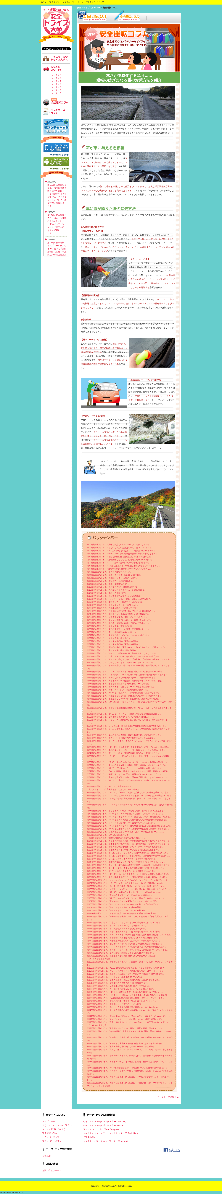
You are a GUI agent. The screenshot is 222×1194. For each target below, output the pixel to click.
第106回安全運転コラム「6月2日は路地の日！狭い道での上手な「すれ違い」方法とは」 (126, 898)
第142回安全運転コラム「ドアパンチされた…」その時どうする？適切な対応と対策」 (125, 1019)
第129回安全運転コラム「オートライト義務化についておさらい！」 (117, 977)
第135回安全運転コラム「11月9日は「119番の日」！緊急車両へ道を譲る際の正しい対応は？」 (129, 995)
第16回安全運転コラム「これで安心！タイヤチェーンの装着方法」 (116, 590)
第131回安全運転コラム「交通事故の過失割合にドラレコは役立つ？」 (118, 983)
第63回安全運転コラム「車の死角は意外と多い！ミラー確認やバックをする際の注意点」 (126, 750)
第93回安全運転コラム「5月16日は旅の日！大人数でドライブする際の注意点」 (122, 859)
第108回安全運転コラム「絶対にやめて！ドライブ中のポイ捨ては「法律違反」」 (123, 904)
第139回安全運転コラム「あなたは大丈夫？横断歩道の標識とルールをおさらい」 (123, 1007)
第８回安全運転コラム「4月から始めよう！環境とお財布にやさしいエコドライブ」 (124, 566)
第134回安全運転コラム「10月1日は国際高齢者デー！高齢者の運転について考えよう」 (125, 992)
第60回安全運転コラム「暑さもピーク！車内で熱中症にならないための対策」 (121, 738)
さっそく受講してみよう (54, 1129)
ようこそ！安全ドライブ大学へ (57, 1125)
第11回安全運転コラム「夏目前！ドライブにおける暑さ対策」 (114, 575)
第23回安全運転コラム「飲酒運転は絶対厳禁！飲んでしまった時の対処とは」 (121, 611)
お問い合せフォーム (51, 1170)
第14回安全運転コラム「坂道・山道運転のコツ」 (108, 584)
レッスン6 (56, 87)
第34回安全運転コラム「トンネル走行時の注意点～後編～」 (113, 644)
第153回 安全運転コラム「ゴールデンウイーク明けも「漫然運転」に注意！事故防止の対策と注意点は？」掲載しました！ (56, 251)
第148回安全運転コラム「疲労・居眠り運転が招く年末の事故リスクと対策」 (121, 1046)
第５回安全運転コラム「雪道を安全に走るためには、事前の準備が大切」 (119, 556)
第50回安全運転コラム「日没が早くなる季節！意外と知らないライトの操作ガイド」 (124, 696)
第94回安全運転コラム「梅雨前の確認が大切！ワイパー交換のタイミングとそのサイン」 (126, 862)
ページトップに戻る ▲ (168, 1097)
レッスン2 (56, 75)
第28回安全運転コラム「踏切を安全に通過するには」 (110, 626)
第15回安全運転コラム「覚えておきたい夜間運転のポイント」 (114, 587)
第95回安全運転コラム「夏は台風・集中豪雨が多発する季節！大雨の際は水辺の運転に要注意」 (129, 865)
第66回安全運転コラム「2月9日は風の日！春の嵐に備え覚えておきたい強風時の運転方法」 (127, 762)
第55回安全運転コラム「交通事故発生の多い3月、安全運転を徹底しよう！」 (121, 717)
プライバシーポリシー (52, 1141)
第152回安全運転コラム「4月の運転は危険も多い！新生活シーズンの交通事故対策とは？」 (127, 1068)
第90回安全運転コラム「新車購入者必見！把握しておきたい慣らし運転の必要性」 (123, 850)
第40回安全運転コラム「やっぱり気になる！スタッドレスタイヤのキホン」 (120, 662)
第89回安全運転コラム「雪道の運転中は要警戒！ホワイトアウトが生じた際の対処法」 (125, 847)
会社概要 (46, 1156)
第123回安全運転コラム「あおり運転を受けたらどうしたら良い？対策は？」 (121, 953)
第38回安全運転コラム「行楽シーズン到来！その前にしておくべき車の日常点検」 (123, 656)
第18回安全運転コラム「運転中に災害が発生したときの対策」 (114, 596)
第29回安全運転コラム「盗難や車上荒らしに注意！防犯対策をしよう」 (118, 629)
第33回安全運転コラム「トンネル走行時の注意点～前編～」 (113, 641)
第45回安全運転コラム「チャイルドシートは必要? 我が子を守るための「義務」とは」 (125, 680)
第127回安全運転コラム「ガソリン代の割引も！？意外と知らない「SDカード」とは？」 (126, 971)
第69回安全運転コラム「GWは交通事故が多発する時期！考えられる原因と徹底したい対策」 (128, 771)
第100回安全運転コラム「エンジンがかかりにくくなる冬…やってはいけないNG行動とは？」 (128, 880)
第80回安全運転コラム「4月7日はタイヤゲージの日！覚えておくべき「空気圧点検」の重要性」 (129, 817)
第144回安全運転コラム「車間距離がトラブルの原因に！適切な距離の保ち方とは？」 (125, 1028)
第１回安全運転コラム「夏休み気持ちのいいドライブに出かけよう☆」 (118, 544)
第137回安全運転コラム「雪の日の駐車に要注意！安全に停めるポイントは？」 (122, 1001)
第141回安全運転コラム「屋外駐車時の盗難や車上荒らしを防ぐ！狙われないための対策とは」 (129, 1016)
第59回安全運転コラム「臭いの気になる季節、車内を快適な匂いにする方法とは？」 (124, 735)
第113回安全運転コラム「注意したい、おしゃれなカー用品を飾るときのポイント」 (124, 922)
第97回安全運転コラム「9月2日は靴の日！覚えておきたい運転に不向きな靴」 (121, 871)
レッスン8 (56, 93)
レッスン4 (56, 81)
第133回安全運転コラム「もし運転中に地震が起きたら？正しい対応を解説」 (121, 989)
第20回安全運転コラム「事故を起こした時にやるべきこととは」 (115, 602)
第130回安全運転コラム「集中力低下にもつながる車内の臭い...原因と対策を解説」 (124, 980)
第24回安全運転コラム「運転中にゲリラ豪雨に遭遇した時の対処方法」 (118, 614)
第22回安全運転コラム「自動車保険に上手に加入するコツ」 (113, 608)
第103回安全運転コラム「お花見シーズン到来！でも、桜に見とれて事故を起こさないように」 (129, 889)
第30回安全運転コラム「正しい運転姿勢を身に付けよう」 (112, 632)
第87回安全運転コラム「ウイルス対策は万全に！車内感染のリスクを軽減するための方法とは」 (129, 841)
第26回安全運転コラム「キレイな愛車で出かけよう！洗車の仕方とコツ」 (119, 620)
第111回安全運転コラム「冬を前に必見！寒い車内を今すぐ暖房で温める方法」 (122, 913)
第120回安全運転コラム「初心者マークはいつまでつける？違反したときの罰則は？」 (125, 944)
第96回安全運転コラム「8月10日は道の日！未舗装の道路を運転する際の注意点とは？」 (126, 868)
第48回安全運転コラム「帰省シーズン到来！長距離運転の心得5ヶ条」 (118, 690)
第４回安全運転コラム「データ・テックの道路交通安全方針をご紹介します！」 (122, 553)
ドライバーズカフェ (51, 1137)
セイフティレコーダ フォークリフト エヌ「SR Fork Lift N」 (111, 1133)
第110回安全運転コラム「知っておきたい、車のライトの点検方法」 (117, 910)
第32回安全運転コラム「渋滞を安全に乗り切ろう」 (109, 638)
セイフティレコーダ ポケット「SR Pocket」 (104, 1125)
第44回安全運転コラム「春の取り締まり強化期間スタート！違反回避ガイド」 (121, 677)
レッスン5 (56, 84)
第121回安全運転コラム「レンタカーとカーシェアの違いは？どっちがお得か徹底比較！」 (127, 947)
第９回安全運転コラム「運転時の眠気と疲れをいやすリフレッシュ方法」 (119, 569)
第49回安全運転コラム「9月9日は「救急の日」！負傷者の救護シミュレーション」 (123, 693)
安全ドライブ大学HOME (89, 7)
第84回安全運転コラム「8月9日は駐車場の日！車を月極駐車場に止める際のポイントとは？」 (128, 829)
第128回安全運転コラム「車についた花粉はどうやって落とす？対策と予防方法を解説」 (126, 974)
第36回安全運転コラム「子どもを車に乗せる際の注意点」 (112, 650)
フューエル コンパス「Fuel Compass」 (102, 1129)
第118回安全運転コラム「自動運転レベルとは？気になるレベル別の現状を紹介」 (123, 938)
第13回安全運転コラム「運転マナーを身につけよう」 (110, 581)
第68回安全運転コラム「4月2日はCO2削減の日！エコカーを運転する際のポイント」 (124, 768)
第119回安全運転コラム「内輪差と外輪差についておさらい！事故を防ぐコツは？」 (124, 941)
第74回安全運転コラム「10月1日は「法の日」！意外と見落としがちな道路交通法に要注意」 (128, 792)
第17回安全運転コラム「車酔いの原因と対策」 (107, 593)
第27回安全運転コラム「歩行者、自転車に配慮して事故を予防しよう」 (118, 623)
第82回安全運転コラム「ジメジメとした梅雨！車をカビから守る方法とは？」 (121, 823)
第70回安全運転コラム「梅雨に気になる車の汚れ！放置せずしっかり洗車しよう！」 (124, 774)
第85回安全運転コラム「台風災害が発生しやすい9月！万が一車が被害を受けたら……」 (126, 832)
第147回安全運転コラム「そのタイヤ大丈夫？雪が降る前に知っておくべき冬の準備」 (125, 1043)
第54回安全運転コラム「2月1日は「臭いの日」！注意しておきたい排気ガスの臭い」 (124, 714)
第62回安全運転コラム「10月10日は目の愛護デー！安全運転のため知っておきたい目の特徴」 (128, 747)
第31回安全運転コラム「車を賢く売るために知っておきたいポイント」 (118, 635)
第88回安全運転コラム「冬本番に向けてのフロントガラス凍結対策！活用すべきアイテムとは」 (129, 844)
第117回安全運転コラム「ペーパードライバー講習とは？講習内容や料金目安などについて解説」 (129, 934)
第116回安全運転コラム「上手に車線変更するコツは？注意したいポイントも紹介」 (124, 931)
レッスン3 (56, 78)
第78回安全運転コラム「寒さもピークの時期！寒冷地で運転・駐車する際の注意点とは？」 (127, 811)
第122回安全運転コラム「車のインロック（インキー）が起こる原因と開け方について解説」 (128, 950)
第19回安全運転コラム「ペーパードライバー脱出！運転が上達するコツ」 (119, 599)
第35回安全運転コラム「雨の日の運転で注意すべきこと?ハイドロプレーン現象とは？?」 (126, 647)
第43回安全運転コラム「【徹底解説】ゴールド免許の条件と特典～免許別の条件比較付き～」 (128, 674)
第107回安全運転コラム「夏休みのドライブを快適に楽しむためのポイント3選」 (122, 901)
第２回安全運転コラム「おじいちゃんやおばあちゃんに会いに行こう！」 (119, 547)
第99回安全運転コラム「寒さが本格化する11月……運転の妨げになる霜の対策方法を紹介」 (127, 877)
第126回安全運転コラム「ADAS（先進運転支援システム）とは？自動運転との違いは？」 (126, 968)
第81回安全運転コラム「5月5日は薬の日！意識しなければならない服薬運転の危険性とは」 (127, 820)
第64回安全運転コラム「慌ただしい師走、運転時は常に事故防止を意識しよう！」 (123, 753)
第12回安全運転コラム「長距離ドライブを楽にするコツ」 (112, 578)
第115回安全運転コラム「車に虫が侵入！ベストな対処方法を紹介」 (117, 928)
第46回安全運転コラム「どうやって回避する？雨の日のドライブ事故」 (118, 684)
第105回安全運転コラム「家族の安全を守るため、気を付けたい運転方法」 (120, 895)
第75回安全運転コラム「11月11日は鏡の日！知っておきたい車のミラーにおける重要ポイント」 (129, 795)
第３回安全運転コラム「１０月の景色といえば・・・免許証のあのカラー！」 (121, 550)
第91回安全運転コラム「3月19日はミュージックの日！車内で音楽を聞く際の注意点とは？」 (128, 853)
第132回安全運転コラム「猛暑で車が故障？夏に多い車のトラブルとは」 (119, 986)
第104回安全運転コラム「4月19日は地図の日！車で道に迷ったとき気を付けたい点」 (124, 892)
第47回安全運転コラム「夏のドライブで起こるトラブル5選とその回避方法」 (121, 687)
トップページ (48, 1121)
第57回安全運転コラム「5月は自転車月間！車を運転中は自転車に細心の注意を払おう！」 (127, 726)
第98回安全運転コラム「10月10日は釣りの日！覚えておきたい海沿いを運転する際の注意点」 (128, 874)
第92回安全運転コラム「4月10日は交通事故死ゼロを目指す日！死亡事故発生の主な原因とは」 (129, 856)
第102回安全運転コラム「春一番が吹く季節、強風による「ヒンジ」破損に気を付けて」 (126, 886)
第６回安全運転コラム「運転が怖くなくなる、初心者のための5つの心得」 (120, 560)
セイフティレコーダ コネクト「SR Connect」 (105, 1121)
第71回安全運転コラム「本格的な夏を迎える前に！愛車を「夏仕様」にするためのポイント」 (128, 777)
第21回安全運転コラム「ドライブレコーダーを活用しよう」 (113, 605)
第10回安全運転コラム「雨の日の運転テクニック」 (109, 572)
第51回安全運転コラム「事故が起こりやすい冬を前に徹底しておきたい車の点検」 (123, 699)
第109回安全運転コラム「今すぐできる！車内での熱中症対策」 (115, 907)
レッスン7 (56, 90)
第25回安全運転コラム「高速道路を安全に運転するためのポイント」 (117, 617)
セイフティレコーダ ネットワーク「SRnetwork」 (106, 1141)
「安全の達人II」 (91, 1137)
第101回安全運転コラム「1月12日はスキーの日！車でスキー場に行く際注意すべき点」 (125, 883)
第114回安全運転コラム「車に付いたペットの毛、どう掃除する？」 (117, 925)
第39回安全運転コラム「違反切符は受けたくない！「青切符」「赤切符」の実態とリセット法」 (129, 659)
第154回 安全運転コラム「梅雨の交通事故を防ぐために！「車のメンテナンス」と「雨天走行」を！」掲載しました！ (56, 224)
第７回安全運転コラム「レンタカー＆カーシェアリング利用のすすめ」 (118, 563)
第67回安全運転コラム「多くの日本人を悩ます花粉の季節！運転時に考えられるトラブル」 (127, 765)
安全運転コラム (49, 1133)
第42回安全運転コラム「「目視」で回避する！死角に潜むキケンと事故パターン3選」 (125, 671)
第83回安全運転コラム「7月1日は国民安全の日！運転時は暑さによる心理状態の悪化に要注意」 (129, 826)
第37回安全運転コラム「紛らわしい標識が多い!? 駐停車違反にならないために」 (123, 653)
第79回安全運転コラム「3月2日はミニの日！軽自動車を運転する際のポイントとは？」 (125, 814)
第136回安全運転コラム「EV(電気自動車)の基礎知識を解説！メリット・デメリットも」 (126, 998)
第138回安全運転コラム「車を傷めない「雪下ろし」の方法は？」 (116, 1004)
